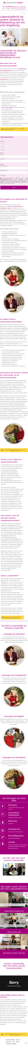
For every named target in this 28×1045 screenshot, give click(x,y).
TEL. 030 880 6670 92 (8, 6)
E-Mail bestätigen (3, 170)
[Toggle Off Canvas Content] (24, 12)
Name (2, 152)
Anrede (2, 141)
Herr (3, 146)
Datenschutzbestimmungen (5, 178)
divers (3, 149)
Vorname (2, 154)
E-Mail (2, 164)
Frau (3, 143)
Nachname (2, 158)
